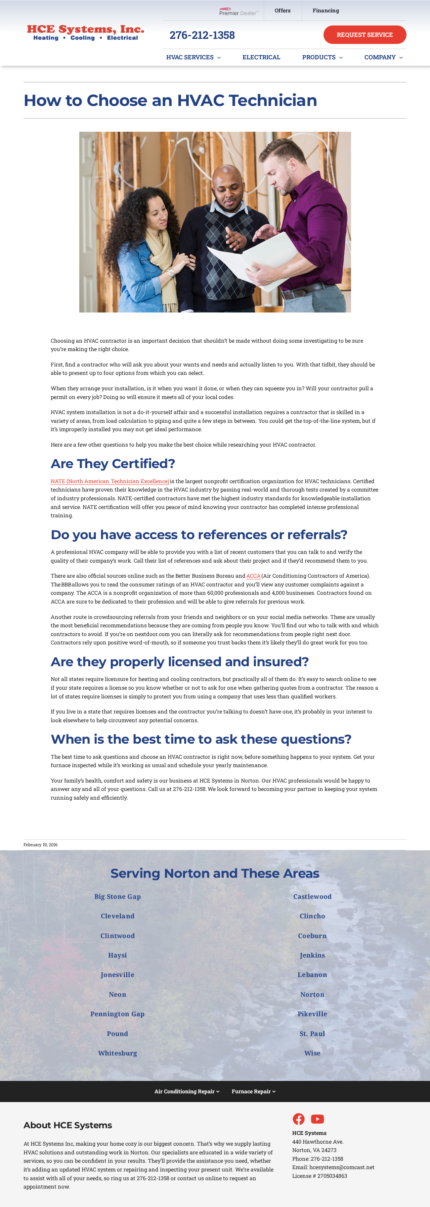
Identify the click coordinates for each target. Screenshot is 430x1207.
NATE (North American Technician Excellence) (110, 480)
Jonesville (117, 974)
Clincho (313, 915)
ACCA (253, 575)
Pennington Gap (117, 1013)
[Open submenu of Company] (402, 57)
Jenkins (312, 955)
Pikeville (313, 1013)
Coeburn (312, 935)
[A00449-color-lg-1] (85, 27)
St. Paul (312, 1033)
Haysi (117, 955)
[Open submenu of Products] (342, 57)
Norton (312, 994)
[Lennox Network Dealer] (242, 10)
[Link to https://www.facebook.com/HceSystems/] (298, 1119)
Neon (117, 994)
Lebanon (312, 974)
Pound (117, 1033)
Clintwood (117, 935)
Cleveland (118, 915)
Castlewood (312, 896)
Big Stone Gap (117, 896)
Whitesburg (117, 1052)
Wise (312, 1052)
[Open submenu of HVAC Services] (220, 57)
